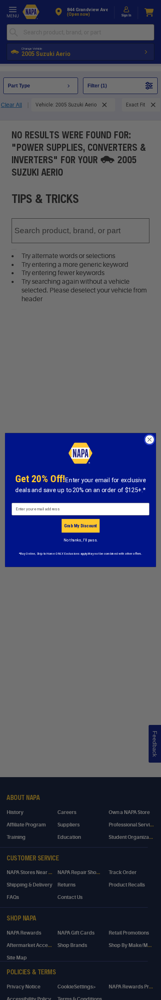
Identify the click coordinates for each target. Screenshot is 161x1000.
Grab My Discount (80, 525)
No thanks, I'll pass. (80, 540)
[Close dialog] (149, 439)
